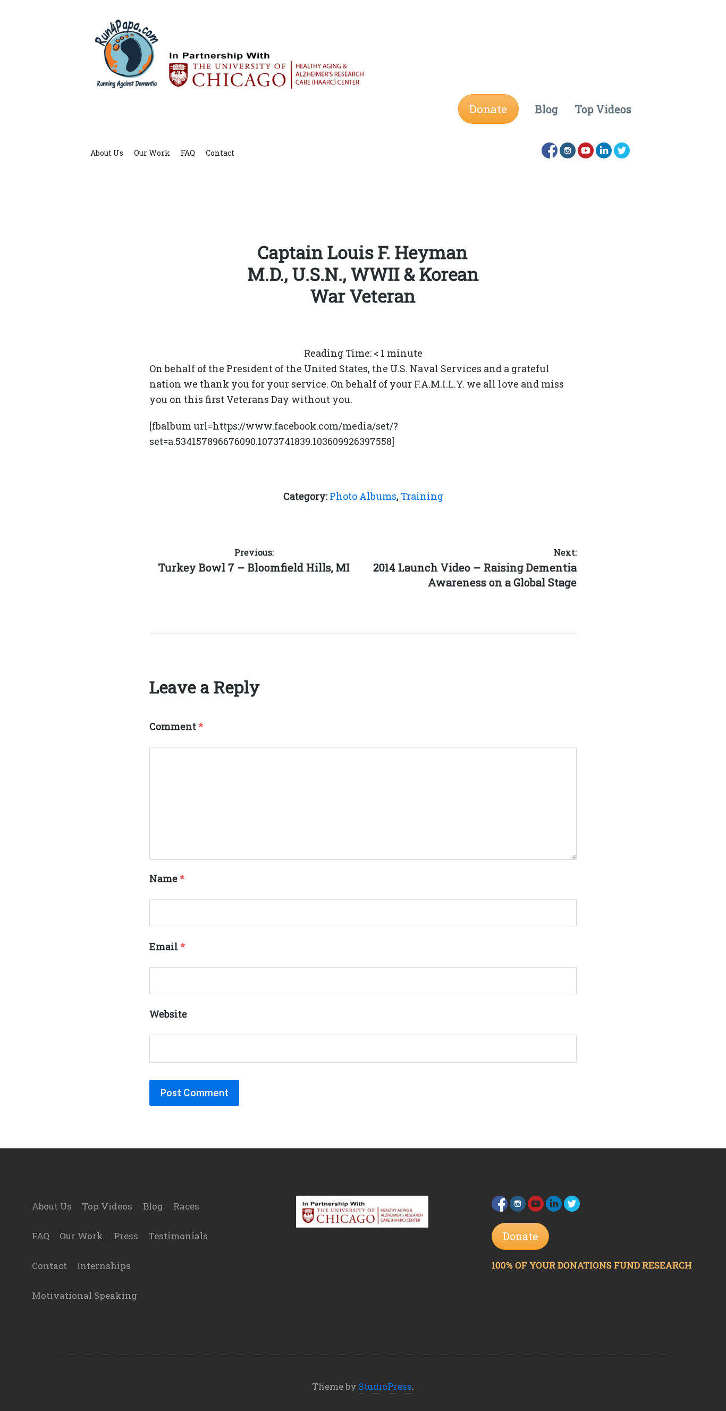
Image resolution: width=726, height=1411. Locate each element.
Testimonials (178, 1236)
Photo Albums (363, 496)
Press (126, 1236)
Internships (104, 1265)
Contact (220, 153)
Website (168, 1013)
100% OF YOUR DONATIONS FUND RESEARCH (592, 1265)
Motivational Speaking (84, 1295)
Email (167, 946)
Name (166, 878)
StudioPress (385, 1386)
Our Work (152, 153)
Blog (153, 1206)
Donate (488, 109)
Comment (176, 726)
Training (422, 496)
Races (186, 1206)
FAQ (188, 153)
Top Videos (107, 1206)
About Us (106, 153)
